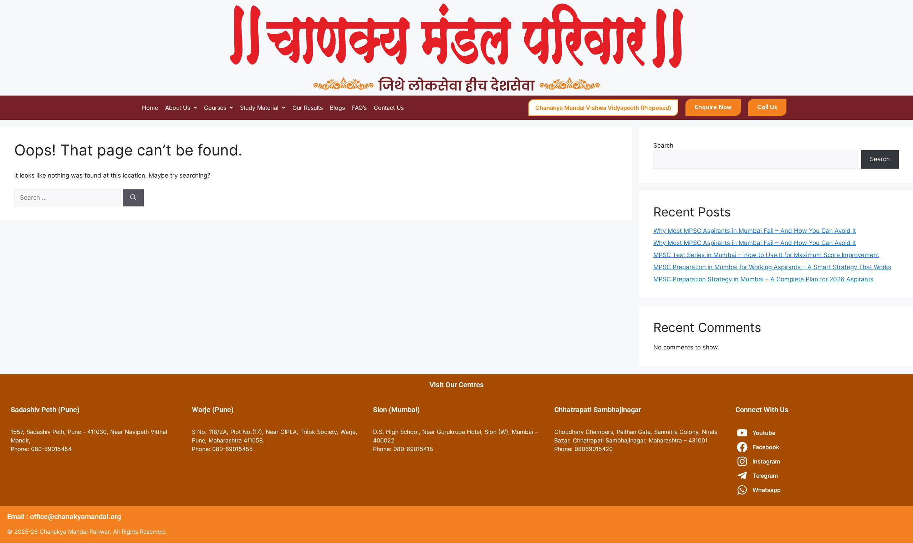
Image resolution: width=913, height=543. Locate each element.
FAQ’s (359, 107)
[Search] (133, 197)
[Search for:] (68, 197)
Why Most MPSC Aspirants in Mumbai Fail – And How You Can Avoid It (754, 230)
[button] (181, 107)
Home (150, 107)
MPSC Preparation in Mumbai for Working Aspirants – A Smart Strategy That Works (772, 267)
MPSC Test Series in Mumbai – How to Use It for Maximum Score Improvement (766, 254)
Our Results (307, 107)
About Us (177, 107)
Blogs (337, 107)
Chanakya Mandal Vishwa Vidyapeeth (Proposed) (603, 107)
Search (663, 145)
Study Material (259, 107)
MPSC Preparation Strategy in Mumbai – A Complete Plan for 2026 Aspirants (763, 279)
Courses (215, 107)
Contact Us (389, 107)
